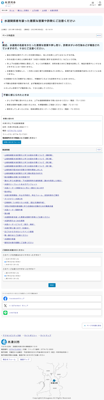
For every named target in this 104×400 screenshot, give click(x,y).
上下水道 (35, 10)
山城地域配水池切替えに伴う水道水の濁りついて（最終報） (29, 155)
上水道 (44, 10)
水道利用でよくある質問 (14, 221)
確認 (52, 285)
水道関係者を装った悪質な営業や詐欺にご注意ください (27, 217)
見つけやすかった (12, 273)
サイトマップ (45, 335)
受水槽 (7, 213)
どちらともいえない (13, 262)
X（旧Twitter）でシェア (18, 305)
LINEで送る (13, 312)
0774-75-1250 (15, 130)
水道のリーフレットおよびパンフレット (20, 184)
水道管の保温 (9, 239)
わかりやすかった (12, 259)
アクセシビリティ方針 (12, 335)
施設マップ (24, 359)
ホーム (12, 10)
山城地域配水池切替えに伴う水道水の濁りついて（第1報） (28, 166)
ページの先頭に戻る (94, 325)
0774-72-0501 (15, 349)
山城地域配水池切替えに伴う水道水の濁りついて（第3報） (28, 159)
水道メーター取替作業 (13, 210)
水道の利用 (54, 10)
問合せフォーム (9, 359)
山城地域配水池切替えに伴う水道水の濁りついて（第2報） (28, 162)
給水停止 (8, 191)
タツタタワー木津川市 (13, 199)
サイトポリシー (30, 335)
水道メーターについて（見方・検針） (19, 224)
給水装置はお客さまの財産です (17, 177)
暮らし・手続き (23, 10)
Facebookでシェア (17, 298)
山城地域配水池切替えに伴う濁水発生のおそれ (23, 173)
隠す (99, 149)
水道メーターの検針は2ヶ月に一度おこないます (24, 188)
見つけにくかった (12, 278)
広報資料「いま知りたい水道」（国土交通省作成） (25, 202)
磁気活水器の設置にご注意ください (19, 242)
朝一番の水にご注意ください (16, 235)
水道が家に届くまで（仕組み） (17, 228)
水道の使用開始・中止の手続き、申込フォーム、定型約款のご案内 (31, 195)
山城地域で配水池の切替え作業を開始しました (23, 170)
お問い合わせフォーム (12, 142)
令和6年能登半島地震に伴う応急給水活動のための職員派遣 (28, 206)
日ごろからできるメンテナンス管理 (19, 231)
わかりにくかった (12, 264)
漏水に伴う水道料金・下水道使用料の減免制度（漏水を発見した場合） (33, 180)
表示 (99, 35)
